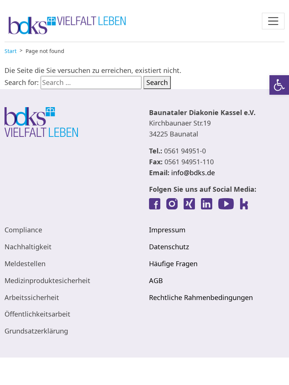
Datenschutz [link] (169, 246)
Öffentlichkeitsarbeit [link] (37, 313)
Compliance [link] (23, 229)
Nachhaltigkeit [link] (28, 246)
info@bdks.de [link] (193, 172)
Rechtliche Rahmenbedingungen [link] (201, 297)
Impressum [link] (167, 229)
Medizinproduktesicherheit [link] (47, 280)
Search (157, 82)
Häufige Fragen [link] (173, 263)
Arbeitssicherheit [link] (32, 297)
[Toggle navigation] (273, 21)
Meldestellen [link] (25, 263)
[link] (279, 85)
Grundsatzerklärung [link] (36, 330)
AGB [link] (156, 280)
